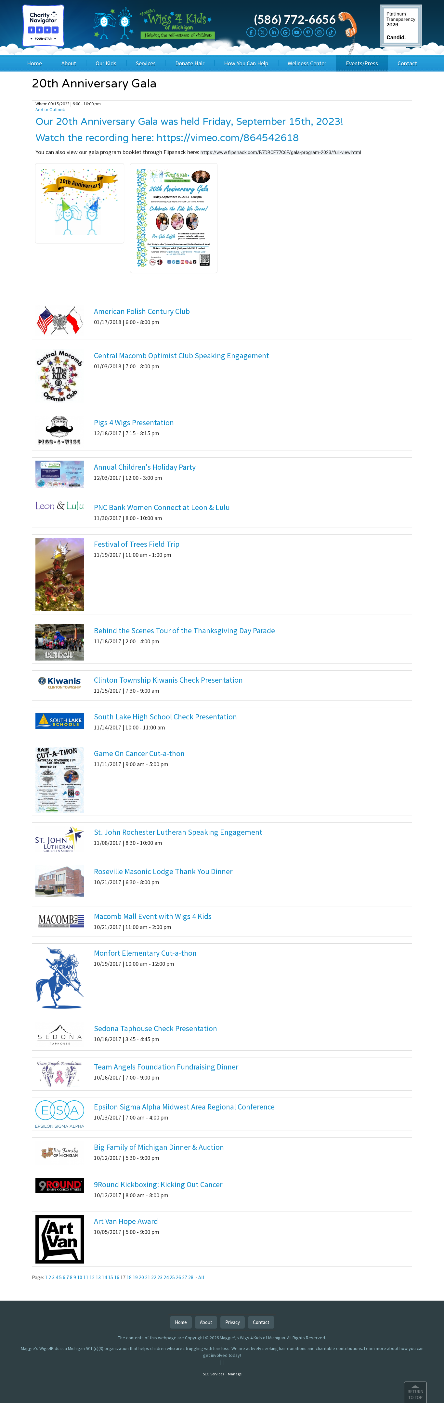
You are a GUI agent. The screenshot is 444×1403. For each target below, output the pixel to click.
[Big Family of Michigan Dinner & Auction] (59, 1152)
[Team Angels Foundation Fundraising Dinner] (59, 1073)
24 (166, 1277)
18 (129, 1277)
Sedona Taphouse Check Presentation (155, 1028)
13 (98, 1277)
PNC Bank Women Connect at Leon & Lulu (162, 507)
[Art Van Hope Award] (59, 1238)
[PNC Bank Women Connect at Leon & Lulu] (59, 505)
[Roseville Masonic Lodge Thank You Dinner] (59, 881)
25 (172, 1277)
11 (85, 1277)
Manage (235, 1373)
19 (135, 1277)
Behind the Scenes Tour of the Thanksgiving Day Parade (184, 630)
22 (153, 1277)
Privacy (232, 1322)
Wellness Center (307, 63)
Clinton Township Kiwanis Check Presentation (168, 680)
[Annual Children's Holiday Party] (59, 474)
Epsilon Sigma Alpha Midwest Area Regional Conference (184, 1107)
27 (184, 1277)
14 (104, 1277)
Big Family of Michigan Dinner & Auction (159, 1147)
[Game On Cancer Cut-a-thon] (59, 779)
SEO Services (213, 1373)
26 (178, 1277)
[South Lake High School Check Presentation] (59, 721)
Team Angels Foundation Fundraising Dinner (166, 1067)
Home (34, 63)
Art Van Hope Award (126, 1221)
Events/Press (362, 63)
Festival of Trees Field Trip (136, 544)
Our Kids (106, 63)
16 (116, 1277)
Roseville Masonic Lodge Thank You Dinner (163, 871)
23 (160, 1277)
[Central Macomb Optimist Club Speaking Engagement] (59, 375)
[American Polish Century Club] (59, 320)
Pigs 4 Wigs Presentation (134, 422)
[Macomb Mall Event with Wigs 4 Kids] (59, 919)
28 (190, 1277)
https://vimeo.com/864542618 (228, 138)
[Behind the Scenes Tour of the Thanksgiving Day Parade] (59, 642)
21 (147, 1277)
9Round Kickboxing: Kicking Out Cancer (158, 1184)
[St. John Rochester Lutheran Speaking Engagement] (59, 838)
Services (146, 63)
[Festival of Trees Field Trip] (59, 574)
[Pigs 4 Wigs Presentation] (59, 431)
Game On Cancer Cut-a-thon (139, 753)
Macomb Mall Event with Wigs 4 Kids (153, 916)
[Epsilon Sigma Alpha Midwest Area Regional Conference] (59, 1113)
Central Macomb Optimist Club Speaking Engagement (181, 355)
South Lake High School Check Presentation (165, 717)
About (68, 63)
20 (141, 1277)
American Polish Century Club (142, 311)
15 (110, 1277)
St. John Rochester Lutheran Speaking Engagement (178, 832)
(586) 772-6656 (295, 19)
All (201, 1277)
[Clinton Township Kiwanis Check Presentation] (59, 683)
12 (92, 1277)
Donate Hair (189, 63)
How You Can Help (246, 63)
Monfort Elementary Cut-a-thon (145, 953)
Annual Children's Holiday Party (145, 467)
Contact (407, 63)
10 (79, 1277)
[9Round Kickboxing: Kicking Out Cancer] (59, 1185)
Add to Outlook (50, 109)
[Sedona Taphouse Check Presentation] (59, 1034)
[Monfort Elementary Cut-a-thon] (59, 977)
